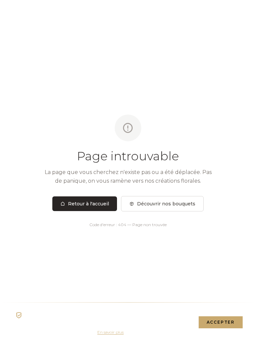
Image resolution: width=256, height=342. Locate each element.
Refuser (175, 322)
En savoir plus (110, 332)
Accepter (221, 322)
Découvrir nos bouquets (166, 204)
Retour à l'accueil (88, 204)
